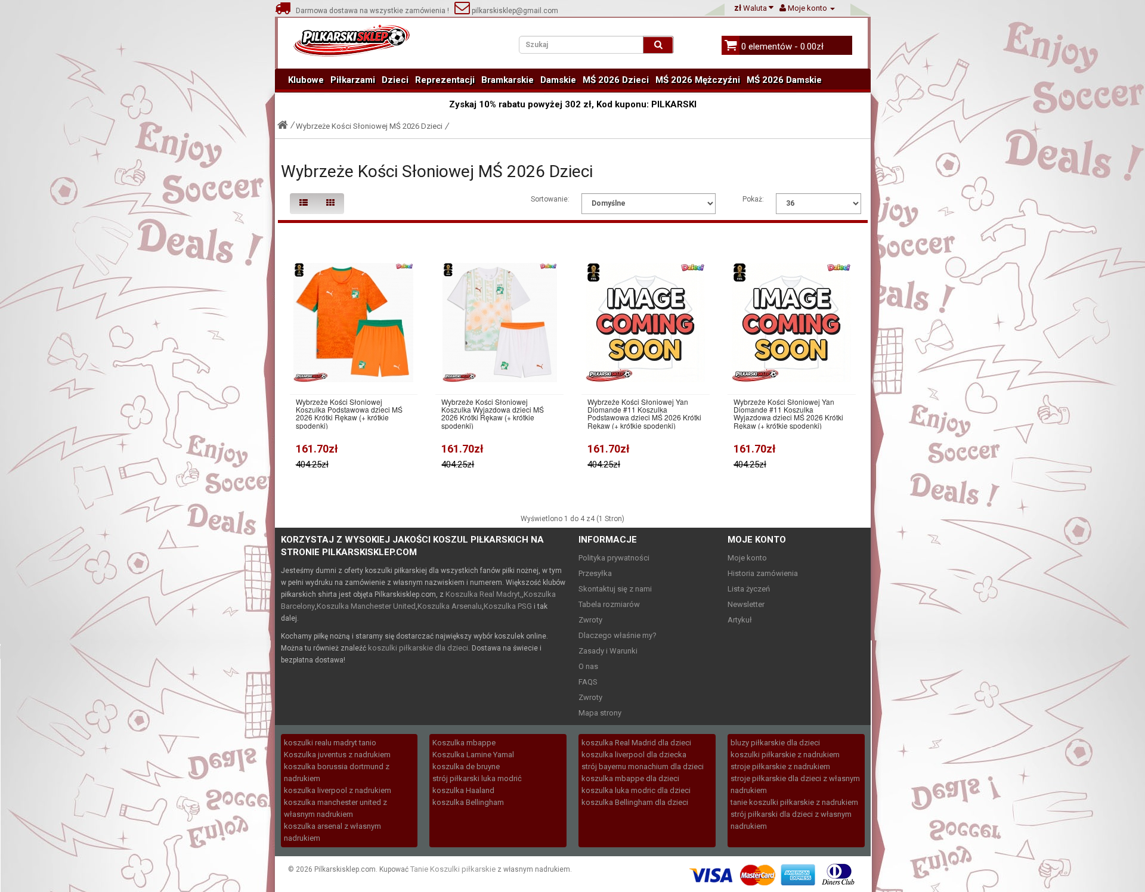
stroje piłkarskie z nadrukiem (780, 766)
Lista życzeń (749, 588)
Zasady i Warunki (608, 650)
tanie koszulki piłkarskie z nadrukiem (794, 802)
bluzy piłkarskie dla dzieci (775, 742)
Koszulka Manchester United (366, 606)
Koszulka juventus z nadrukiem (337, 754)
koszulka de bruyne (466, 766)
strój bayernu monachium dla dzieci (642, 766)
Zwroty (590, 619)
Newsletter (746, 604)
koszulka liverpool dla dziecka (633, 754)
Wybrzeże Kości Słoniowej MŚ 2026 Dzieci (369, 126)
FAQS (588, 681)
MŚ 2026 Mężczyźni (697, 80)
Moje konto (747, 557)
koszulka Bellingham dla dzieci (634, 802)
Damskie (558, 80)
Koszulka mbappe (464, 742)
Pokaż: (753, 199)
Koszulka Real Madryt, (483, 594)
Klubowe (306, 80)
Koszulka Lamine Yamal (473, 754)
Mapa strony (599, 712)
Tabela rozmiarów (609, 604)
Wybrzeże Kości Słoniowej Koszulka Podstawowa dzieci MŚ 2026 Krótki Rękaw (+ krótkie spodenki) (349, 413)
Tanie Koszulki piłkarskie (453, 869)
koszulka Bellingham (468, 802)
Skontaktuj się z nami (615, 588)
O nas (588, 666)
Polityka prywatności (613, 557)
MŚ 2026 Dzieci (616, 80)
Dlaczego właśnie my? (617, 635)
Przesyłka (595, 573)
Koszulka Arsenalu (449, 606)
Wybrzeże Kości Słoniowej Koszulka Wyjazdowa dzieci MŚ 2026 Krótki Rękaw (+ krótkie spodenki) (492, 413)
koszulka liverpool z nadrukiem (337, 790)
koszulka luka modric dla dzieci (636, 790)
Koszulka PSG (508, 606)
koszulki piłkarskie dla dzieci (418, 647)
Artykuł (740, 619)
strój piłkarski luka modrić (477, 778)
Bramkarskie (507, 80)
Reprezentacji (445, 80)
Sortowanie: (550, 199)
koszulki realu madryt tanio (330, 742)
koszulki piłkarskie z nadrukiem (785, 754)
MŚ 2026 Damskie (784, 80)
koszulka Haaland (463, 790)
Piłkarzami (352, 80)
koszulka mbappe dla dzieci (630, 778)
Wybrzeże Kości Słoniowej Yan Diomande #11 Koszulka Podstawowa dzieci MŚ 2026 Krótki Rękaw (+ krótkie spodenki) (644, 413)
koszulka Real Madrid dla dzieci (636, 742)
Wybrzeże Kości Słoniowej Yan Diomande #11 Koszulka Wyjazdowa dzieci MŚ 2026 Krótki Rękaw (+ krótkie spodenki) (788, 413)
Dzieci (395, 80)
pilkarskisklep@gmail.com (514, 11)
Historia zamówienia (763, 573)
